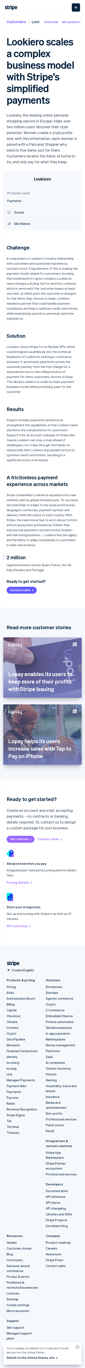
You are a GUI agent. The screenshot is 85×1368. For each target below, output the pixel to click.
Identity (12, 1057)
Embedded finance (59, 1016)
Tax (9, 1121)
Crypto (12, 1033)
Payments (14, 1092)
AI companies (55, 1062)
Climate (12, 1022)
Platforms (53, 1051)
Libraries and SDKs (59, 1214)
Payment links (17, 1086)
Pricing (11, 987)
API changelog (56, 1208)
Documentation (57, 1191)
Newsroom (53, 1254)
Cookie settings (18, 1305)
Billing (11, 1004)
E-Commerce (55, 1010)
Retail (50, 1131)
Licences (13, 1293)
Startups (52, 992)
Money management (60, 1045)
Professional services (61, 1119)
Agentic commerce (59, 998)
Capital (12, 1010)
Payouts (12, 1097)
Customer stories (19, 1248)
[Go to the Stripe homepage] (11, 963)
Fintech (51, 1074)
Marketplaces (55, 1039)
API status (53, 1202)
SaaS (49, 1057)
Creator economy (58, 1068)
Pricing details (18, 882)
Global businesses (59, 1027)
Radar (11, 1103)
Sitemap (13, 1299)
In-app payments (58, 1033)
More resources (18, 1311)
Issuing (12, 1068)
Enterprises (54, 987)
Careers (51, 1248)
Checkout (14, 1016)
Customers (16, 21)
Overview (51, 22)
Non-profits (54, 1113)
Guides (12, 1242)
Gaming (51, 1080)
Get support (15, 1327)
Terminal (13, 1127)
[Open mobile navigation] (76, 7)
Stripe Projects (56, 1220)
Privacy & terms (18, 1277)
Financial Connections (22, 1051)
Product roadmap (58, 1242)
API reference (17, 926)
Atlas (10, 992)
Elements (13, 1045)
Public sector (55, 1125)
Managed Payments (21, 1080)
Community (15, 1260)
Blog (10, 1254)
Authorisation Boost (21, 998)
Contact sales (20, 590)
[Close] (77, 1348)
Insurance (53, 1097)
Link (9, 1074)
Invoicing (13, 1062)
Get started (19, 839)
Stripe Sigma (16, 1115)
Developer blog (57, 1226)
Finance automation (60, 1022)
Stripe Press (54, 1260)
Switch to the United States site (31, 1358)
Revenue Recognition (22, 1109)
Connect (13, 1027)
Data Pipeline (16, 1039)
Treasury (13, 1132)
